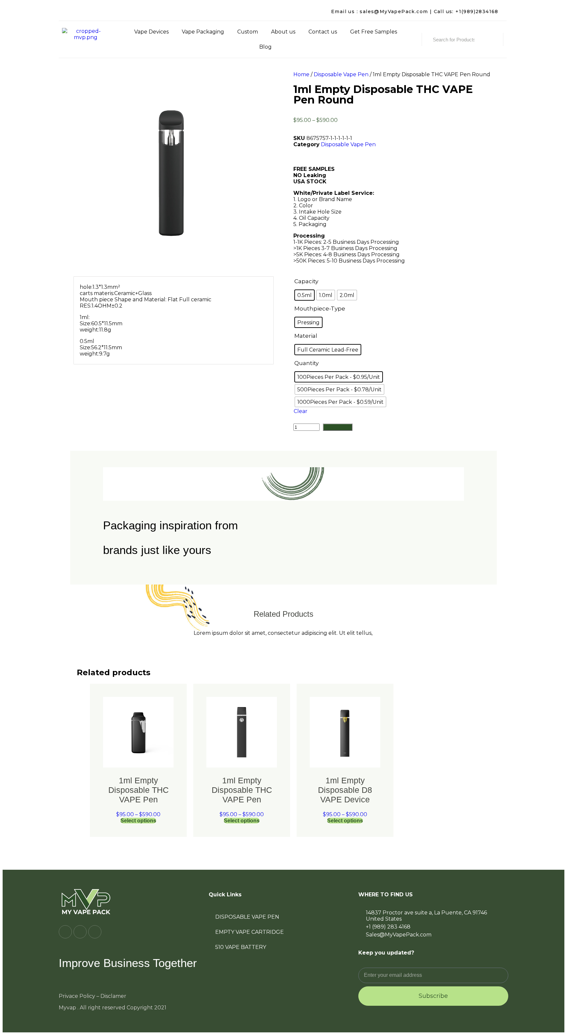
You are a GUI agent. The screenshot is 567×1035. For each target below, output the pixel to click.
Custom (247, 32)
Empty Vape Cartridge (249, 932)
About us (283, 32)
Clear (300, 411)
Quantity (306, 363)
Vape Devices (151, 32)
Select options (138, 820)
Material (305, 336)
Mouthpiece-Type (319, 308)
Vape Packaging (203, 32)
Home (301, 74)
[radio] (304, 295)
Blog (265, 47)
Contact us (322, 32)
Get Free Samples (373, 32)
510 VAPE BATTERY (240, 947)
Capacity (306, 281)
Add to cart (338, 427)
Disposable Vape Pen (341, 74)
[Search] (489, 39)
